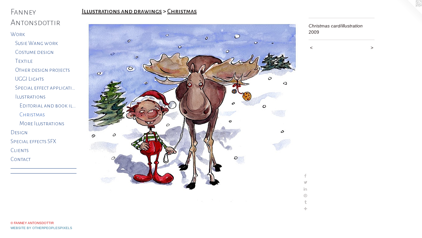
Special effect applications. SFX (46, 88)
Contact (21, 159)
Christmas (32, 115)
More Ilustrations (41, 124)
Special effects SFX (33, 141)
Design (19, 133)
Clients (20, 150)
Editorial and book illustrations (47, 106)
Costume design (34, 52)
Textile (24, 61)
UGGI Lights (29, 79)
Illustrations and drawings (122, 11)
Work (18, 34)
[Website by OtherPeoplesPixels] (409, 13)
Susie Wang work (36, 43)
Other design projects (42, 70)
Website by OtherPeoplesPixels (41, 228)
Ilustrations (30, 97)
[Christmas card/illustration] (192, 115)
